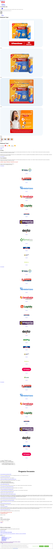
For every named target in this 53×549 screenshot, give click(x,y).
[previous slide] (1, 137)
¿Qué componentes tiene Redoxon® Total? (5, 476)
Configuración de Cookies (35, 546)
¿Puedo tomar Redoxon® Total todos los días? (5, 503)
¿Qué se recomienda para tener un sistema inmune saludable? (7, 500)
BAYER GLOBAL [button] (4, 540)
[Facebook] (2, 8)
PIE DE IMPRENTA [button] (4, 539)
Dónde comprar (3, 5)
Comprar (1, 522)
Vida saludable (3, 4)
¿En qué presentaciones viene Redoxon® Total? (5, 474)
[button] (26, 475)
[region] (26, 546)
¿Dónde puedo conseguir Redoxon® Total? (5, 509)
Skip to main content (2, 0)
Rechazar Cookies (41, 546)
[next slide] (1, 141)
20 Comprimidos (2, 266)
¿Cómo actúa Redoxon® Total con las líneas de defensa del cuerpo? (8, 497)
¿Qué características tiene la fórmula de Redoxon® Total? (6, 486)
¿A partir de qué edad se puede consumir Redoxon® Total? (7, 491)
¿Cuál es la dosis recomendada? (3, 506)
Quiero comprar (2, 147)
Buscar (1, 10)
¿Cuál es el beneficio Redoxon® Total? (4, 484)
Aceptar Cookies (46, 546)
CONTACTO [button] (3, 536)
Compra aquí (26, 173)
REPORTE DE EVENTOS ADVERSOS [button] (6, 537)
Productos (3, 15)
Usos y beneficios (2, 156)
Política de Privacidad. (15, 548)
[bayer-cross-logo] (1, 13)
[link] (26, 533)
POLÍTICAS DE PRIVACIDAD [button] (5, 538)
